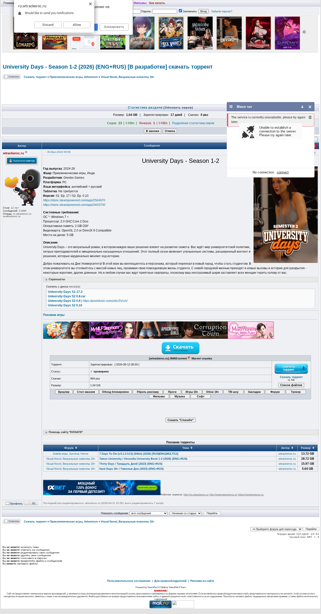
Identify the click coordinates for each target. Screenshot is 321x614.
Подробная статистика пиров (193, 123)
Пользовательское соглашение (128, 580)
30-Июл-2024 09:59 (58, 152)
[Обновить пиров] (178, 107)
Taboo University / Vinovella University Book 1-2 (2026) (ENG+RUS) (143, 458)
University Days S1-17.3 (65, 292)
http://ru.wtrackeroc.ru (196, 494)
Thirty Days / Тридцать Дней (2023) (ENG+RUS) (131, 463)
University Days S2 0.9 (64, 301)
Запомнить (190, 11)
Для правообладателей (170, 580)
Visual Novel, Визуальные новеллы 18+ (127, 76)
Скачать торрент (35, 76)
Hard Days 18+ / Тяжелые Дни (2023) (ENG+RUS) (131, 468)
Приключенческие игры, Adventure (74, 76)
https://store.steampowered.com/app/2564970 (74, 200)
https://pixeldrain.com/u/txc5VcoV (105, 301)
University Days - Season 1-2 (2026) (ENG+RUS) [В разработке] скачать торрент (108, 67)
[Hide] (310, 106)
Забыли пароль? (221, 11)
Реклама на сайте (202, 580)
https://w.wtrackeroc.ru (251, 494)
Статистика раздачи (146, 107)
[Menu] (231, 106)
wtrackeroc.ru (287, 453)
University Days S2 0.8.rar (67, 296)
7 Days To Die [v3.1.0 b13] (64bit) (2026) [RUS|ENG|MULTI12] (138, 453)
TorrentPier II (152, 587)
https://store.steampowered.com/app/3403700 (74, 205)
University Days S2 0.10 (65, 305)
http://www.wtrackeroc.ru (223, 494)
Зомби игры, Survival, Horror (71, 453)
